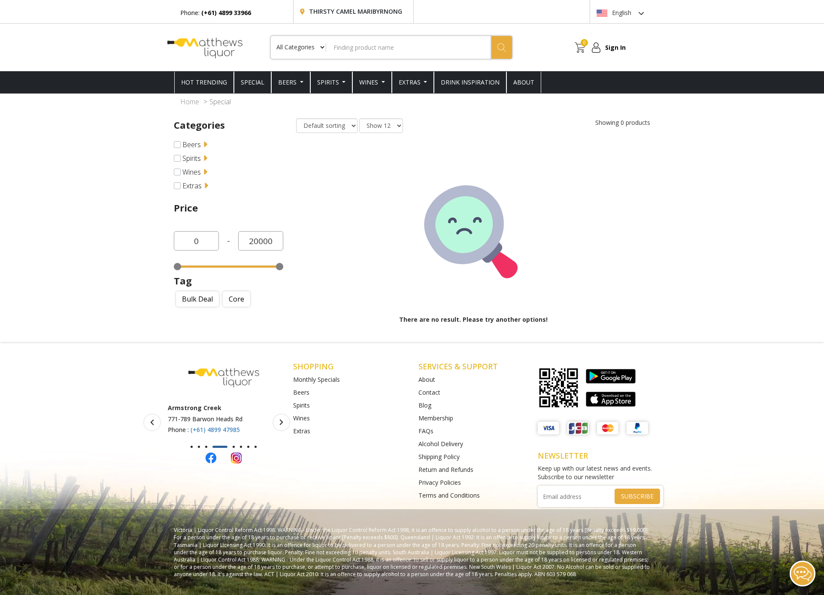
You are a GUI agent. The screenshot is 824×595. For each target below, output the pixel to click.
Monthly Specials (316, 379)
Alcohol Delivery (440, 444)
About (426, 379)
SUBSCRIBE (637, 496)
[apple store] (611, 399)
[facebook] (211, 457)
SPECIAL (252, 82)
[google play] (611, 376)
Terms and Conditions (449, 495)
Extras (410, 82)
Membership (435, 418)
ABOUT (523, 82)
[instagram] (236, 457)
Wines (369, 82)
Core (236, 299)
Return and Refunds (445, 469)
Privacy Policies (439, 482)
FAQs (425, 431)
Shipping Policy (439, 457)
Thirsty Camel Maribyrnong (355, 11)
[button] (192, 447)
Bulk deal (197, 299)
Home (189, 101)
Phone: (215, 13)
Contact (429, 392)
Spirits (329, 82)
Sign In (615, 47)
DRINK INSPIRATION (470, 82)
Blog (424, 405)
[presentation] (152, 422)
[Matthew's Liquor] (204, 47)
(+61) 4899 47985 (215, 430)
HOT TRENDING (204, 82)
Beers (288, 82)
